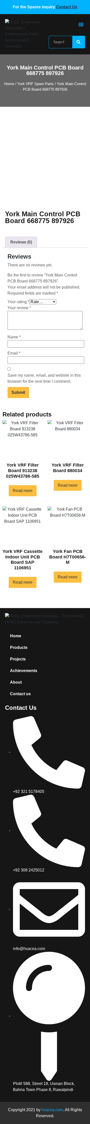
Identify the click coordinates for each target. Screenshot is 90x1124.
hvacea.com (52, 1110)
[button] (81, 24)
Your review (19, 308)
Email (14, 353)
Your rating (18, 302)
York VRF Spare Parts (35, 84)
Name (14, 337)
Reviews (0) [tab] (21, 242)
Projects (18, 659)
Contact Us (66, 7)
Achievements (23, 671)
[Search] (78, 42)
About (16, 682)
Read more (22, 490)
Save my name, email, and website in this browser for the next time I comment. (44, 378)
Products (19, 647)
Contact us (20, 694)
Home (9, 84)
